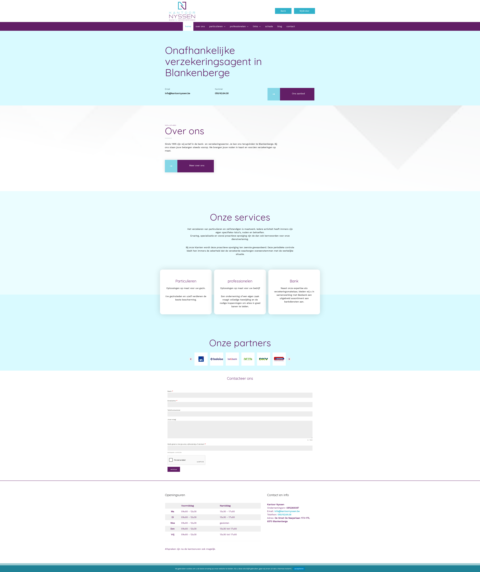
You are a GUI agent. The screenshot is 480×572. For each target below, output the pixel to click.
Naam (170, 391)
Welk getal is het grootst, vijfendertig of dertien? (187, 444)
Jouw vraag (172, 419)
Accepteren (299, 569)
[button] (283, 11)
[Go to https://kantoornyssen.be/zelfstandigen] (240, 292)
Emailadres (172, 401)
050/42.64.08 (284, 514)
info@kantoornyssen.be (287, 511)
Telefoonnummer (174, 410)
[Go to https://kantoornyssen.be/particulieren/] (186, 289)
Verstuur (173, 469)
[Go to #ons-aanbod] (291, 94)
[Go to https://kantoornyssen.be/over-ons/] (189, 166)
